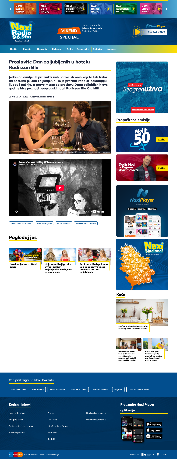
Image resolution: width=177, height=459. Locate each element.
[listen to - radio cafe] (25, 9)
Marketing (52, 419)
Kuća (120, 294)
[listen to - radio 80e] (50, 9)
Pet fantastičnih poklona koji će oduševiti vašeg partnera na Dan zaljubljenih (94, 268)
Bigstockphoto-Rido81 (102, 152)
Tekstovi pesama (100, 389)
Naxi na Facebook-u (96, 413)
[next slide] (166, 9)
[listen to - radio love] (151, 9)
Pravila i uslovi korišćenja (49, 455)
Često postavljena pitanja (21, 426)
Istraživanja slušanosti (58, 426)
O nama (51, 413)
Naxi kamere (38, 389)
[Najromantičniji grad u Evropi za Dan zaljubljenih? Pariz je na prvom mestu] (60, 256)
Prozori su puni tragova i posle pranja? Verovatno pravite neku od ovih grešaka (153, 355)
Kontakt (51, 439)
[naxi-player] (142, 211)
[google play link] (154, 424)
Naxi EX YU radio (79, 389)
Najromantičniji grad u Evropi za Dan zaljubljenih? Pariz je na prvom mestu (58, 268)
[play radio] (149, 31)
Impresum (52, 432)
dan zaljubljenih (44, 223)
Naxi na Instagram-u (96, 419)
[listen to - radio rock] (75, 9)
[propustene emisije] (142, 139)
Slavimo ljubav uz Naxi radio (23, 265)
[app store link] (154, 430)
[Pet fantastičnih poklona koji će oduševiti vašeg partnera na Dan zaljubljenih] (94, 256)
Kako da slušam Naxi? (139, 389)
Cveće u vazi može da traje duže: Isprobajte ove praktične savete (133, 327)
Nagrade (118, 389)
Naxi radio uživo (18, 389)
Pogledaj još (23, 237)
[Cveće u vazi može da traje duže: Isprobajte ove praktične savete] (142, 312)
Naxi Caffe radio (57, 389)
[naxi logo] (22, 31)
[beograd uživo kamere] (142, 88)
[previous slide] (10, 9)
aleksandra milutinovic (21, 223)
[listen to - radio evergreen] (126, 9)
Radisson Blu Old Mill (85, 223)
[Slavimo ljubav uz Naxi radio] (25, 256)
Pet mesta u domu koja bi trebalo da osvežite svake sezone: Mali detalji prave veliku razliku (127, 355)
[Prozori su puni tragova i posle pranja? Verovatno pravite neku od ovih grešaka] (155, 344)
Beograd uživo (16, 419)
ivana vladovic (63, 223)
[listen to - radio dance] (101, 9)
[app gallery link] (154, 436)
